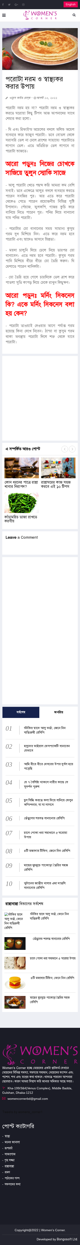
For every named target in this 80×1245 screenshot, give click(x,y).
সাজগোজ (10, 1154)
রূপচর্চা (8, 1148)
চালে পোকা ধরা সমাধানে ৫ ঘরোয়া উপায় (53, 958)
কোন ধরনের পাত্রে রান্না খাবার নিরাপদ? (21, 484)
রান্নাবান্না (9, 1166)
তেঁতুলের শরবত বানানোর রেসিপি (44, 818)
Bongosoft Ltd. (67, 1239)
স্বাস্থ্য (7, 1136)
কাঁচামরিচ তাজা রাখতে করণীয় (20, 519)
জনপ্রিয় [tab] (58, 712)
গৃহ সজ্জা (9, 1160)
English (71, 4)
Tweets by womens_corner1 (22, 1112)
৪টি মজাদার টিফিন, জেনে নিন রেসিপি (47, 851)
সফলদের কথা (12, 1184)
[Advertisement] (40, 398)
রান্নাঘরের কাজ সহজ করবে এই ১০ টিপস (56, 484)
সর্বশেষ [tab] (21, 712)
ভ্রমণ (7, 1172)
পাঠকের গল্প (12, 1178)
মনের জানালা (12, 1142)
